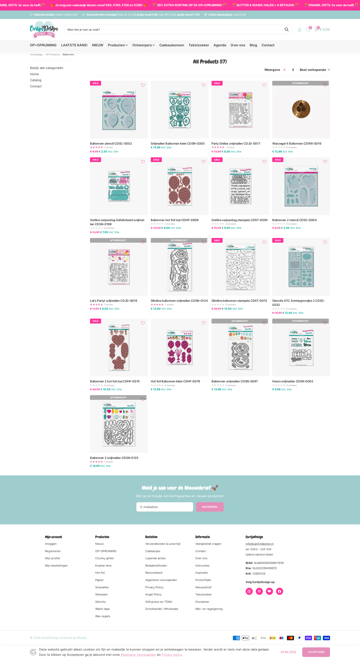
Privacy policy (172, 655)
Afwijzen (288, 652)
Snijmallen (102, 587)
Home (34, 74)
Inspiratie (201, 572)
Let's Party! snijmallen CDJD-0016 (113, 300)
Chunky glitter (104, 558)
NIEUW (97, 45)
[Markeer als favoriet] (143, 85)
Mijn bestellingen (56, 565)
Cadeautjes (152, 551)
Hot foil (100, 572)
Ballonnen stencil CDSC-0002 (111, 143)
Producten (116, 45)
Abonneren (210, 506)
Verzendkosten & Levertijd (162, 544)
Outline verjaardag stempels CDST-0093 (240, 220)
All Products (53, 54)
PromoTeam (203, 580)
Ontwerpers (142, 45)
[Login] (299, 29)
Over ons (238, 45)
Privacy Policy (154, 587)
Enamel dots (103, 565)
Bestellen (151, 537)
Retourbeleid (153, 572)
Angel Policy (153, 594)
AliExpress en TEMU (158, 601)
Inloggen (51, 544)
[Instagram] (249, 591)
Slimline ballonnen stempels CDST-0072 (239, 300)
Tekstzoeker (199, 45)
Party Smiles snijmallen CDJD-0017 (236, 143)
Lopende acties (155, 558)
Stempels (101, 594)
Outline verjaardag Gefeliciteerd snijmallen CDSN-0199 (117, 222)
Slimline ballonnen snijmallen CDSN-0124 (179, 300)
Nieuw (99, 544)
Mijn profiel (52, 558)
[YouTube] (269, 591)
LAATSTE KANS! (74, 45)
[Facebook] (279, 591)
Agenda (220, 45)
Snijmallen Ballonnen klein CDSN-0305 (177, 143)
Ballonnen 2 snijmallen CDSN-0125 (114, 458)
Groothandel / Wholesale (161, 609)
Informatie (202, 537)
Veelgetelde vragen (208, 544)
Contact (268, 45)
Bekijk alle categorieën (46, 68)
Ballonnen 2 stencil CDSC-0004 (294, 220)
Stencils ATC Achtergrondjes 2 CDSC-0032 (298, 303)
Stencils (100, 601)
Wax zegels (102, 616)
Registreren (53, 551)
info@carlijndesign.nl (260, 544)
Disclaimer (202, 601)
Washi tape (102, 609)
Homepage (36, 54)
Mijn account (53, 537)
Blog (253, 45)
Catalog (35, 80)
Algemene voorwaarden (161, 580)
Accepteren (316, 652)
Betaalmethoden (156, 565)
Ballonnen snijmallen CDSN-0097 (235, 381)
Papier (99, 580)
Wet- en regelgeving (209, 609)
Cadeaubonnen (171, 45)
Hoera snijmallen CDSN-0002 (292, 381)
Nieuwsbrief (203, 587)
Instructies (202, 565)
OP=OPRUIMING (43, 45)
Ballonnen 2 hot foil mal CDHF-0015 (115, 381)
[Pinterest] (259, 591)
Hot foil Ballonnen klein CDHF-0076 (175, 381)
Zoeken (286, 29)
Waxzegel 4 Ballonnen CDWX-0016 (296, 143)
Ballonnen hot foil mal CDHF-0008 (175, 220)
